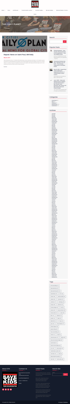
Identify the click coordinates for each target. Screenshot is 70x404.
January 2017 (54, 232)
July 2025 (53, 124)
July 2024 (53, 135)
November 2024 (54, 130)
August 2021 (54, 169)
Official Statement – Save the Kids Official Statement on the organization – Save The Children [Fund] (60, 52)
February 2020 (54, 192)
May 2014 (53, 270)
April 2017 (53, 228)
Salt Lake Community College (56, 340)
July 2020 (53, 185)
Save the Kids (54, 342)
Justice (62, 312)
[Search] (64, 41)
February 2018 (54, 215)
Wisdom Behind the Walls (56, 356)
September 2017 (54, 222)
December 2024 (54, 129)
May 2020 (53, 188)
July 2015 (53, 252)
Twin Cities (53, 353)
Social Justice (60, 348)
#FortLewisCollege (55, 285)
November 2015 (54, 248)
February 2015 (54, 258)
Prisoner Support (54, 326)
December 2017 (54, 218)
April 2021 (53, 173)
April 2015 (53, 256)
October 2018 (54, 211)
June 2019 (53, 201)
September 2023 (54, 143)
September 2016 (54, 237)
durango (53, 304)
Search (53, 372)
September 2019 (54, 197)
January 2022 (54, 163)
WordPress (66, 402)
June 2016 (53, 240)
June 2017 (53, 226)
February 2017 (54, 231)
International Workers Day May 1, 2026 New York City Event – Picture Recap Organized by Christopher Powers (59, 64)
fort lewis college (54, 307)
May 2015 (53, 254)
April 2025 (53, 126)
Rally (59, 334)
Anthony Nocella (61, 296)
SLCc (52, 348)
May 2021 (53, 172)
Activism (53, 296)
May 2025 (53, 125)
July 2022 (53, 158)
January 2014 (54, 275)
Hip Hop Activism (61, 310)
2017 (61, 293)
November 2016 (54, 235)
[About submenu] (5, 10)
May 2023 (53, 147)
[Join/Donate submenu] (19, 10)
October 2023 (54, 142)
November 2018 (54, 210)
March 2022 (54, 160)
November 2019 (54, 194)
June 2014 (53, 269)
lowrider (53, 318)
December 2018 (54, 209)
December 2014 (54, 261)
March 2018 (54, 214)
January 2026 (54, 120)
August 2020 (54, 184)
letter (52, 315)
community (60, 299)
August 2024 (54, 134)
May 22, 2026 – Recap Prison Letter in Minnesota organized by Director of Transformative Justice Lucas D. (60, 72)
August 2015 (54, 250)
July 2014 (53, 267)
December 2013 (54, 277)
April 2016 (53, 243)
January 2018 (54, 216)
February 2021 (54, 176)
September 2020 (54, 182)
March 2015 (54, 257)
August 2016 (54, 239)
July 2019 (53, 199)
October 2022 (54, 155)
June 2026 (53, 113)
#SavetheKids (54, 293)
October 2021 (54, 167)
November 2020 (54, 180)
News (53, 101)
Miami (59, 318)
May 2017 (53, 227)
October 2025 (54, 122)
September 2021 (54, 168)
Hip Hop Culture (54, 312)
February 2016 (54, 245)
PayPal (20, 383)
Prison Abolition (60, 323)
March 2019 (54, 205)
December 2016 (54, 233)
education (60, 304)
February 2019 (54, 206)
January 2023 (54, 152)
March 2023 (54, 150)
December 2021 (54, 164)
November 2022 (54, 154)
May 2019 (53, 202)
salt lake (63, 337)
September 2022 (54, 156)
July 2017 (53, 224)
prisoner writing (54, 329)
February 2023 (54, 151)
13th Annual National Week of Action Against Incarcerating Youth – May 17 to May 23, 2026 (43, 396)
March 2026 (54, 117)
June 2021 (53, 171)
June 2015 (53, 253)
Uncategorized (54, 105)
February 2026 (54, 118)
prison (52, 323)
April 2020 (53, 189)
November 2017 (54, 219)
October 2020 (54, 181)
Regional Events (54, 104)
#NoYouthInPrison (55, 288)
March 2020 (54, 190)
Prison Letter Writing (55, 331)
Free (62, 307)
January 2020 (54, 193)
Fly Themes (60, 402)
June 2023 (53, 146)
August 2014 (54, 266)
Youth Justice (60, 359)
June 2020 (53, 186)
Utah (60, 353)
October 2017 (54, 220)
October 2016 (54, 236)
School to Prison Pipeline (56, 345)
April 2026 (53, 116)
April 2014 (53, 271)
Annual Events (54, 100)
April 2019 (53, 203)
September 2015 (54, 249)
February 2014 (54, 274)
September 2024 (54, 133)
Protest (53, 334)
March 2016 (54, 244)
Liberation (59, 315)
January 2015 (54, 260)
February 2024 (54, 138)
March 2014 (54, 273)
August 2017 (54, 223)
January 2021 (54, 177)
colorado (53, 299)
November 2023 (54, 141)
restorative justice (54, 337)
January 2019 (54, 207)
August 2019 (54, 198)
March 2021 (54, 175)
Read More (5, 66)
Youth (52, 359)
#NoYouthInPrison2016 (55, 291)
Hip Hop (53, 310)
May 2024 (53, 137)
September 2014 (54, 265)
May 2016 (53, 241)
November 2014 (54, 262)
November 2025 (54, 121)
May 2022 (53, 159)
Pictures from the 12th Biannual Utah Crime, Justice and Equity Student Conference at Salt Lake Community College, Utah (43, 391)
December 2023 (54, 139)
